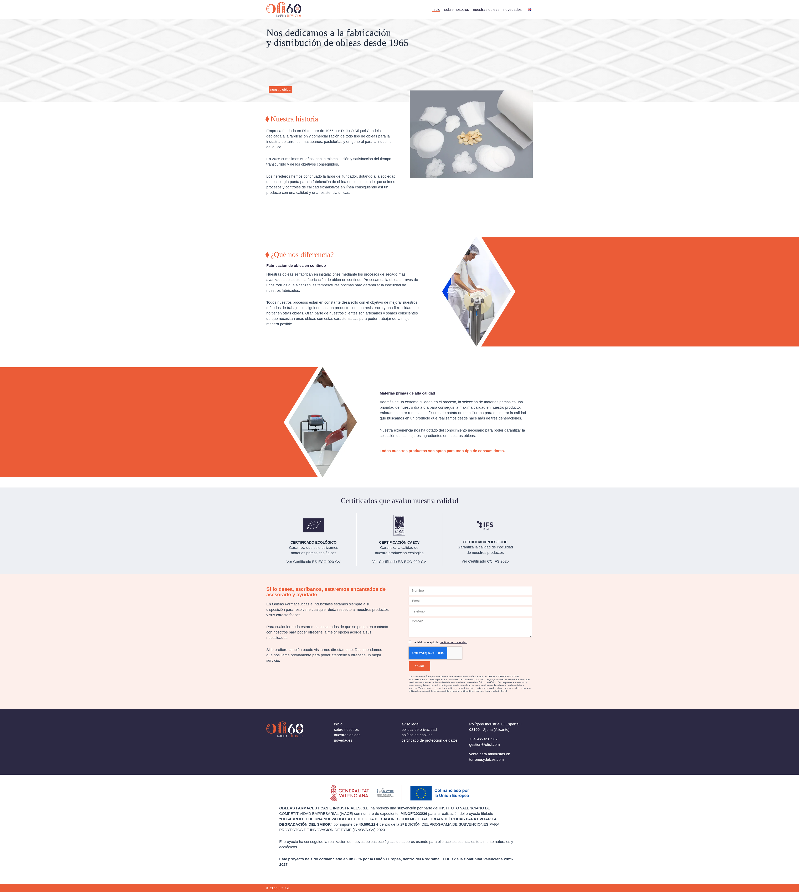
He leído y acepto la (439, 642)
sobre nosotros (456, 9)
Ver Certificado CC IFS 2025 (485, 561)
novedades (512, 9)
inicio (436, 9)
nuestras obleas (486, 9)
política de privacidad (453, 642)
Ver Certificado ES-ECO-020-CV (399, 562)
